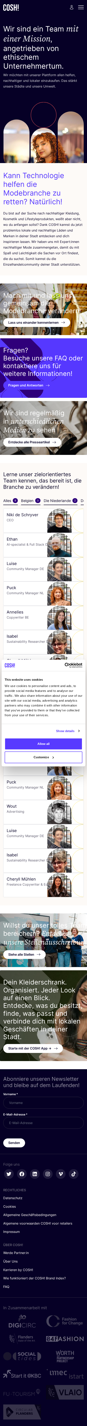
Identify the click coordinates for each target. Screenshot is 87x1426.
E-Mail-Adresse (15, 1114)
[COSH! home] (11, 7)
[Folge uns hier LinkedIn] (35, 1174)
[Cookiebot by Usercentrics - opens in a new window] (64, 665)
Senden (14, 1143)
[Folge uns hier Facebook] (22, 1174)
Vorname (10, 1094)
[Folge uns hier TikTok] (74, 1174)
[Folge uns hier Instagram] (48, 1174)
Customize (41, 757)
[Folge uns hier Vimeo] (61, 1174)
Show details (65, 731)
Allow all (43, 743)
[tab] (10, 501)
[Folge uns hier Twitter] (9, 1174)
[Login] (72, 7)
